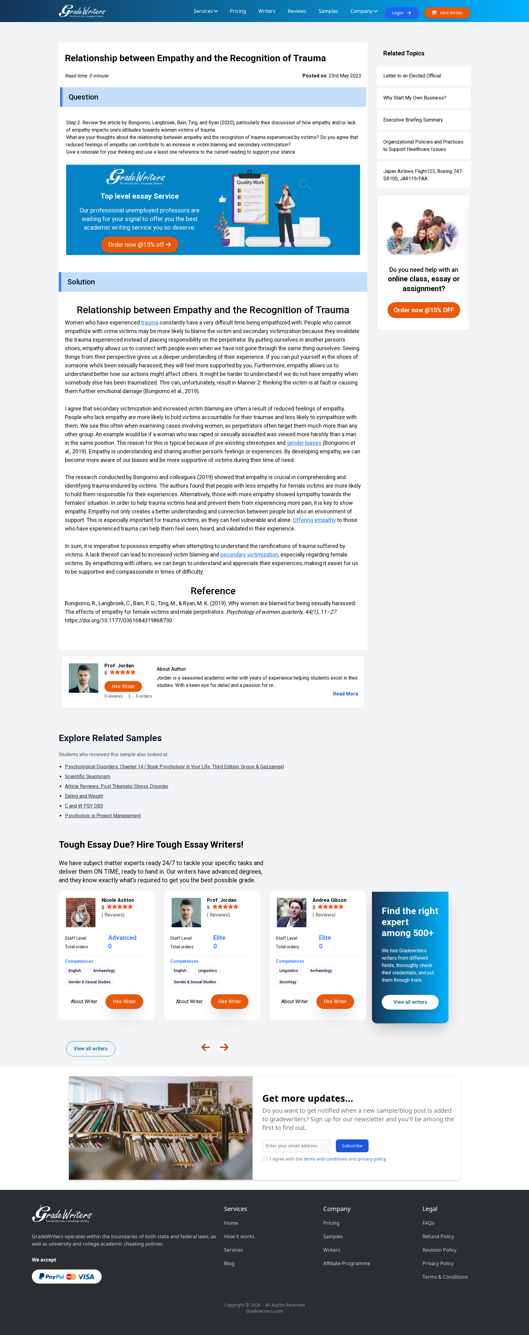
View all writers (91, 1049)
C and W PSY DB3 (84, 806)
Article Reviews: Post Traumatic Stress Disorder (116, 786)
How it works (239, 1236)
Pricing (331, 1223)
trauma (149, 322)
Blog (229, 1263)
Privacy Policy (438, 1263)
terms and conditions (325, 1159)
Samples (333, 1236)
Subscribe (352, 1146)
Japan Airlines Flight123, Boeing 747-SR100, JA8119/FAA (423, 175)
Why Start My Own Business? (414, 98)
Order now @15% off (137, 244)
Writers (331, 1250)
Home (231, 1223)
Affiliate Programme (346, 1263)
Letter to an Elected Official (412, 76)
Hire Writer (124, 1001)
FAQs (428, 1223)
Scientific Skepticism (87, 776)
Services (233, 1250)
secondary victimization (249, 554)
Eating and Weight (84, 796)
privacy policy (371, 1159)
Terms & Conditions (445, 1276)
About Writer (84, 1001)
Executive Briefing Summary (413, 120)
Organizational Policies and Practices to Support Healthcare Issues (423, 145)
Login (399, 13)
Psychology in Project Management (103, 816)
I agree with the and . (328, 1159)
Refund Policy (438, 1236)
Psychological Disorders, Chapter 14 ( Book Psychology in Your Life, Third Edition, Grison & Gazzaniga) (174, 767)
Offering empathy (314, 520)
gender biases (304, 443)
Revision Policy (439, 1250)
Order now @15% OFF (424, 310)
